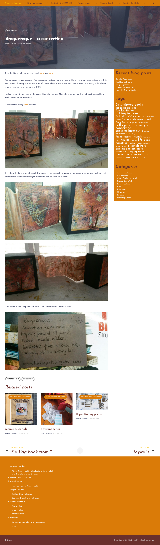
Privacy (8, 540)
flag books (136, 134)
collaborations (143, 122)
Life (119, 187)
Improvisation (123, 184)
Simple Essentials (16, 429)
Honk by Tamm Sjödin (126, 90)
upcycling (146, 155)
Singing (120, 195)
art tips (140, 117)
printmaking (123, 149)
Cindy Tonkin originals (126, 123)
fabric (128, 134)
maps (146, 140)
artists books (13, 379)
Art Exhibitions (126, 111)
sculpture (137, 149)
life (140, 140)
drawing (145, 131)
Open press (121, 146)
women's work (144, 158)
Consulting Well (124, 181)
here (42, 73)
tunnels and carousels (129, 155)
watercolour (131, 158)
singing (132, 152)
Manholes (121, 189)
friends (137, 137)
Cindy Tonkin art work (17, 31)
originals (133, 146)
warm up (120, 158)
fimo (26, 105)
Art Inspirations (124, 173)
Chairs (125, 120)
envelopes (120, 134)
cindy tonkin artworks (141, 120)
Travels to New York (125, 88)
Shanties (121, 192)
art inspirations (127, 114)
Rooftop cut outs (124, 82)
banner (118, 119)
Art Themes (122, 176)
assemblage (150, 116)
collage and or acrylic (132, 125)
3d (121, 105)
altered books (133, 105)
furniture (146, 137)
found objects (123, 137)
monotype (121, 143)
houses (125, 140)
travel (141, 152)
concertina (28, 379)
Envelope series (50, 429)
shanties (121, 152)
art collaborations (126, 108)
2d (117, 105)
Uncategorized (124, 198)
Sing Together (122, 85)
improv (133, 140)
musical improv (135, 143)
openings (146, 143)
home (117, 140)
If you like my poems (89, 414)
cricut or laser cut (128, 131)
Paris (143, 146)
